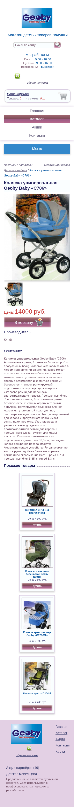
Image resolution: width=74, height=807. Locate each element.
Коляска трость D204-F (37, 693)
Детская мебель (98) (21, 774)
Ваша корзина (18, 94)
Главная (37, 111)
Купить (37, 524)
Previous (11, 292)
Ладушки (10, 164)
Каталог (37, 119)
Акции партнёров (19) (22, 768)
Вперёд (63, 235)
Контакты (37, 135)
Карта (60, 751)
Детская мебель (15, 170)
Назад (10, 235)
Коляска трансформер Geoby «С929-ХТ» (37, 634)
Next (65, 292)
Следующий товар (57, 164)
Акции (37, 127)
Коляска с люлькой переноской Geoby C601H (37, 574)
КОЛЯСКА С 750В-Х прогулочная (37, 511)
